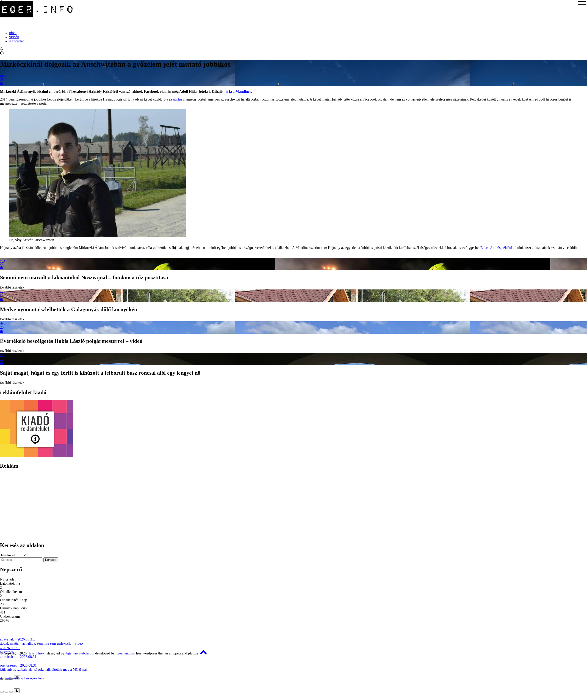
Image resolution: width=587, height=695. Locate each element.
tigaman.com (125, 653)
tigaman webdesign (80, 653)
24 (2, 295)
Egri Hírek (36, 653)
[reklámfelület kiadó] (36, 456)
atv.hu (177, 99)
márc (3, 75)
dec (2, 323)
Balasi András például (496, 248)
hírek (13, 33)
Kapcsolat (16, 41)
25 (2, 327)
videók (14, 37)
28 (2, 80)
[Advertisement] (137, 506)
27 (2, 264)
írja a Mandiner (238, 91)
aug (2, 260)
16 (2, 359)
